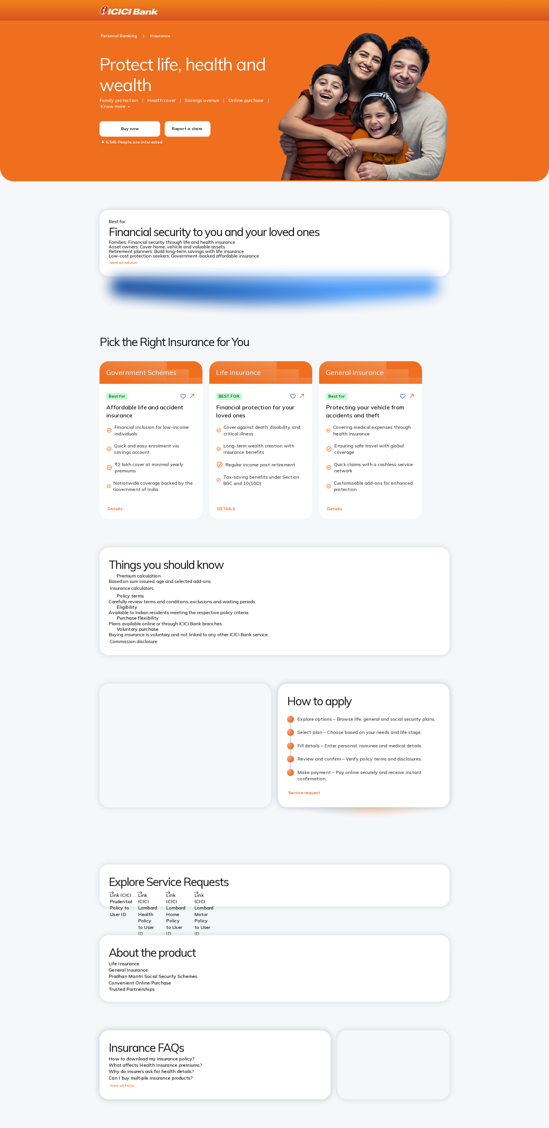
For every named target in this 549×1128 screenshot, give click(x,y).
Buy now (130, 128)
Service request (304, 792)
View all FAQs (122, 1085)
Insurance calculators (132, 588)
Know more (113, 106)
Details (115, 508)
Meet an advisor (124, 262)
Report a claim (187, 128)
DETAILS (226, 508)
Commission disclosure (133, 641)
